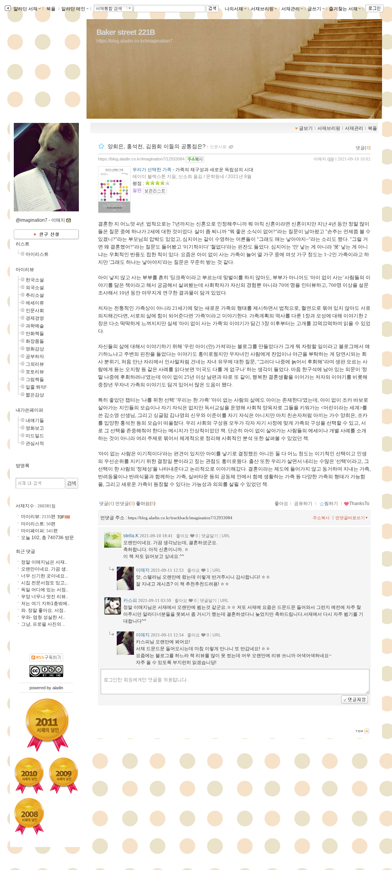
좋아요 (281, 503)
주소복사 (321, 517)
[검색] (71, 483)
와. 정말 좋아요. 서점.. (43, 610)
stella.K (131, 535)
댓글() (363, 147)
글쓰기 (314, 8)
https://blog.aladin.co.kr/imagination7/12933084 (141, 159)
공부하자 (35, 356)
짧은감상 (35, 394)
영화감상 (35, 349)
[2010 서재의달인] (29, 775)
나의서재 (234, 8)
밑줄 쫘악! (36, 387)
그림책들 (35, 379)
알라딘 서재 (25, 8)
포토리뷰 (35, 371)
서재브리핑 (262, 8)
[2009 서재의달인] (63, 775)
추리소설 (35, 295)
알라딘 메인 (73, 8)
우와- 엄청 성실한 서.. (43, 617)
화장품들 (35, 341)
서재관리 (290, 8)
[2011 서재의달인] (46, 725)
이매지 (320, 159)
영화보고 (35, 428)
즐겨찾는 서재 (343, 8)
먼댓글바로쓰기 (350, 517)
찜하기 (331, 503)
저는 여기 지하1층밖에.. (45, 603)
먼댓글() (125, 503)
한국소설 (35, 280)
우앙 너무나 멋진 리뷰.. (44, 596)
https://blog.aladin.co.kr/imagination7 (134, 41)
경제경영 (35, 318)
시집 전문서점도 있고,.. (44, 582)
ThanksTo (359, 503)
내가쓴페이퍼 (29, 410)
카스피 (130, 600)
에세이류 (35, 303)
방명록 (22, 465)
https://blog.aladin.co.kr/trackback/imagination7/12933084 (180, 517)
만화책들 (35, 333)
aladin (57, 687)
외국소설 (35, 287)
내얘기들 (35, 420)
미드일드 (35, 435)
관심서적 (35, 443)
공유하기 (303, 503)
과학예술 (35, 326)
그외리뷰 (35, 364)
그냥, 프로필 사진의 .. (43, 624)
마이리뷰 (25, 269)
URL (226, 535)
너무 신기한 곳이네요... (44, 576)
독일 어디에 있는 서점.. (44, 589)
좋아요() (145, 503)
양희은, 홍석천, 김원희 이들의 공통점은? (157, 146)
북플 (51, 8)
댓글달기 (209, 535)
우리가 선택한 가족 (152, 169)
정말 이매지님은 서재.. (44, 562)
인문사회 (218, 146)
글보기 (306, 128)
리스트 (22, 244)
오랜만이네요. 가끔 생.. (44, 569)
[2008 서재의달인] (29, 817)
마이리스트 (37, 254)
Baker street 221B (125, 32)
